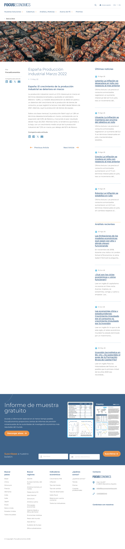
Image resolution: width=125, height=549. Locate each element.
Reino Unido (9, 508)
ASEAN (29, 479)
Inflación (53, 482)
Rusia (6, 505)
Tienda (74, 482)
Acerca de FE (65, 12)
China (6, 482)
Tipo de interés (55, 485)
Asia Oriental (31, 495)
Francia (7, 488)
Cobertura (30, 12)
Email (71, 452)
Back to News (10, 18)
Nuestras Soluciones (12, 12)
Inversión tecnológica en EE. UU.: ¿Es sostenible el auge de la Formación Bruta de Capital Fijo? (107, 356)
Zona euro (8, 485)
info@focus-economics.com (107, 488)
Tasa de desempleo (57, 492)
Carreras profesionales (77, 489)
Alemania (7, 492)
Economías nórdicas (34, 515)
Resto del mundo (33, 518)
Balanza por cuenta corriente (57, 499)
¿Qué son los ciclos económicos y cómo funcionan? (105, 277)
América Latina (32, 502)
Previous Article (41, 147)
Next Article (69, 147)
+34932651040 (102, 493)
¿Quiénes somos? (78, 479)
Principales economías (31, 506)
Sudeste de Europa (34, 525)
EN (114, 5)
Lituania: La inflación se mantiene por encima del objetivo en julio (107, 119)
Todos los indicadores (57, 503)
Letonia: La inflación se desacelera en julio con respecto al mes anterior (107, 83)
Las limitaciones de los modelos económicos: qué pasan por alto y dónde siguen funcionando (106, 241)
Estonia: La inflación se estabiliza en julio (106, 194)
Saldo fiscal (54, 495)
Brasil (6, 479)
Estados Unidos (10, 511)
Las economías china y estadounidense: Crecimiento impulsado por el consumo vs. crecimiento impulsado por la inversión (107, 317)
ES (120, 5)
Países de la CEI (32, 492)
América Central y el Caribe (34, 488)
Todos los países (10, 514)
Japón (6, 501)
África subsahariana (34, 528)
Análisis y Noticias (47, 12)
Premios (79, 12)
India (6, 495)
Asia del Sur (31, 522)
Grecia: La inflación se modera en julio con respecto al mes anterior (107, 159)
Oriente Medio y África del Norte (33, 511)
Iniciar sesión (106, 5)
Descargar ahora (15, 433)
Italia (6, 498)
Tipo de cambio (55, 488)
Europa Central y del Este (34, 483)
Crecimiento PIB (56, 479)
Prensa (74, 485)
